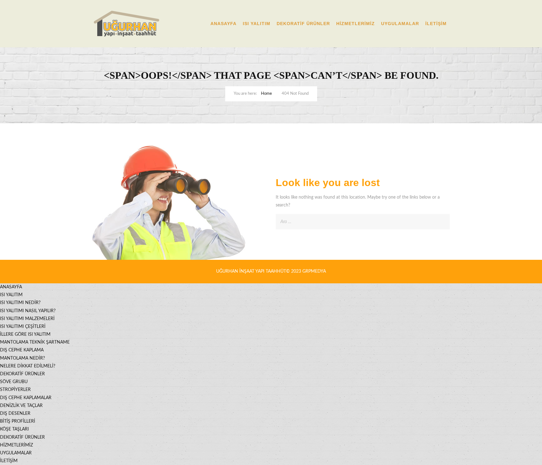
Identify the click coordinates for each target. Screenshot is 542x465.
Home (266, 94)
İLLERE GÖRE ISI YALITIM (25, 334)
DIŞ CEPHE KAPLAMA (22, 350)
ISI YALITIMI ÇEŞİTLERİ (22, 326)
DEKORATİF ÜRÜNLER (303, 23)
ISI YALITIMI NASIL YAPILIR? (28, 311)
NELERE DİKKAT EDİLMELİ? (27, 366)
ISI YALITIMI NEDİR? (20, 303)
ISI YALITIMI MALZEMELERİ (27, 319)
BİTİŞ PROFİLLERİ (17, 421)
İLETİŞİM (436, 23)
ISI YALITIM (256, 23)
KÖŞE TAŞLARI (14, 429)
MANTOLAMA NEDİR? (22, 358)
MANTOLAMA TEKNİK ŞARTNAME (35, 342)
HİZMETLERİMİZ (355, 23)
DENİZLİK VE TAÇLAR (21, 406)
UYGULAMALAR (400, 23)
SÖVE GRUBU (14, 382)
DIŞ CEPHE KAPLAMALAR (25, 398)
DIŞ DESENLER (15, 413)
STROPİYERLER (15, 390)
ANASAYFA (223, 23)
